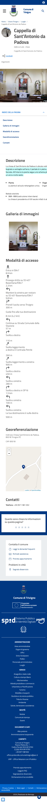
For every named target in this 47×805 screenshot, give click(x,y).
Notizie (22, 714)
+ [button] (9, 449)
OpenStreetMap (36, 490)
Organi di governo (22, 649)
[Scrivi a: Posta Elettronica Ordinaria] (22, 757)
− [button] (9, 453)
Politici (22, 658)
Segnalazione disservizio (22, 773)
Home (3, 21)
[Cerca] (43, 11)
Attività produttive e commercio (22, 683)
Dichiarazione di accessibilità (22, 777)
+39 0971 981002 (22, 752)
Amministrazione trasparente (22, 734)
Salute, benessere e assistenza (22, 705)
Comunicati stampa (22, 717)
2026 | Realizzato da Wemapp (23, 794)
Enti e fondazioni (22, 655)
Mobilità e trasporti (22, 693)
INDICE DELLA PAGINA (11, 112)
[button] (44, 2)
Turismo (22, 689)
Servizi (22, 669)
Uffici (22, 652)
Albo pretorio (22, 731)
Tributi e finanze (22, 699)
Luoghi (23, 21)
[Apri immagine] (23, 236)
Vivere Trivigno (13, 21)
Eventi (22, 720)
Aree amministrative (22, 646)
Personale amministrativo (22, 662)
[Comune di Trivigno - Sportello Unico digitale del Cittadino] (13, 10)
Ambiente (22, 702)
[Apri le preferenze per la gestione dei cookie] (4, 801)
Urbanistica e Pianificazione (22, 686)
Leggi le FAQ (22, 770)
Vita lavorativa (22, 680)
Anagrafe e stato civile (22, 674)
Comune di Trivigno (28, 11)
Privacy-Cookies (8, 788)
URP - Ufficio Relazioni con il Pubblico (22, 759)
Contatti (22, 739)
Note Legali (21, 788)
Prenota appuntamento (22, 767)
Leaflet (27, 490)
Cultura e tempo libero (22, 677)
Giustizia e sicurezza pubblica (22, 696)
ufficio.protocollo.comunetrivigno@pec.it (22, 755)
